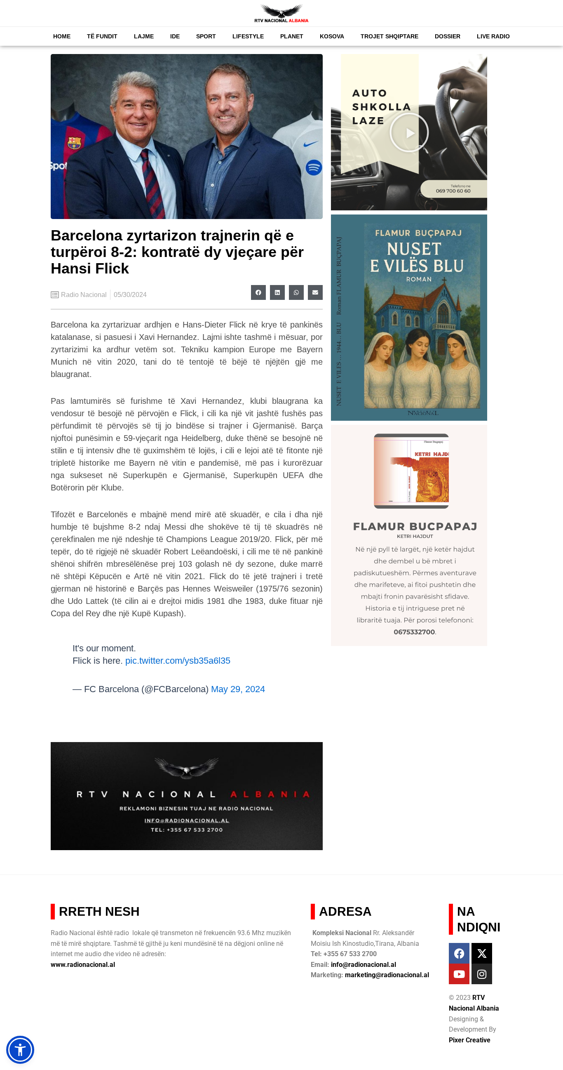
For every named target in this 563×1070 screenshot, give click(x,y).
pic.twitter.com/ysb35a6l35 (177, 660)
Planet (291, 36)
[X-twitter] (482, 953)
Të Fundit (102, 36)
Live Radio (493, 36)
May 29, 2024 (238, 689)
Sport (206, 36)
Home (61, 36)
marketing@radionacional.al (387, 975)
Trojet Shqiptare (389, 36)
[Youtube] (459, 974)
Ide (175, 36)
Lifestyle (248, 36)
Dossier (447, 36)
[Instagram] (482, 974)
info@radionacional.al (363, 965)
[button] (258, 292)
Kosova (332, 36)
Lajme (144, 36)
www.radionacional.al (83, 965)
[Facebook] (459, 953)
